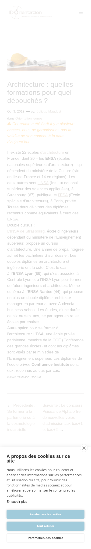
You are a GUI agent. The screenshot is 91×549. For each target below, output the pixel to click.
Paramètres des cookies (45, 538)
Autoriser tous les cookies (45, 514)
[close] (84, 448)
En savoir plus (17, 501)
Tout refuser (45, 526)
